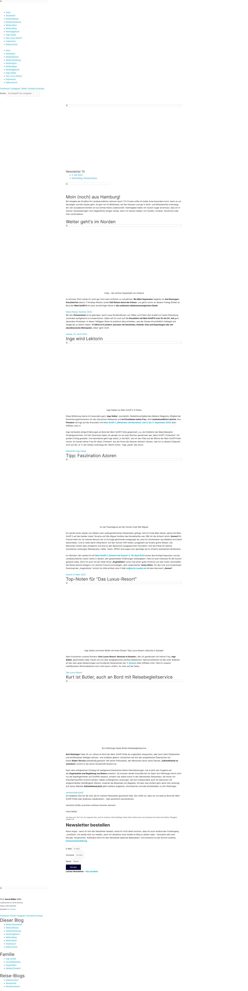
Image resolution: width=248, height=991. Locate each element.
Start (8, 12)
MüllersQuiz (11, 25)
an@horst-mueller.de (136, 568)
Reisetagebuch (12, 31)
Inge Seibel (11, 35)
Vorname (70, 855)
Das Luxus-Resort (14, 38)
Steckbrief (10, 15)
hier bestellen (11, 909)
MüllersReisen (12, 19)
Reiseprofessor (90, 178)
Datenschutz (11, 44)
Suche (3, 93)
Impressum (11, 41)
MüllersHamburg (13, 22)
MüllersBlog (11, 28)
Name (69, 861)
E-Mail (69, 849)
